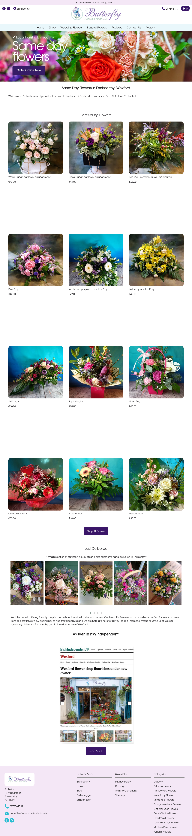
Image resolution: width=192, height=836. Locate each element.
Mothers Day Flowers (165, 827)
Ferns (80, 786)
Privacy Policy (123, 781)
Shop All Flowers (96, 531)
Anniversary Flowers (165, 790)
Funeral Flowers (97, 27)
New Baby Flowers (164, 795)
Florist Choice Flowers (165, 813)
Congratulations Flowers (167, 804)
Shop (52, 27)
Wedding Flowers (71, 27)
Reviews (117, 27)
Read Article (96, 751)
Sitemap (120, 795)
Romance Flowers (164, 799)
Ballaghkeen (84, 799)
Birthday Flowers (163, 786)
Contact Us (134, 27)
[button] (90, 613)
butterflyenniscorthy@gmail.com (28, 813)
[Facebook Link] (4, 8)
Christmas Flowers (164, 818)
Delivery (119, 786)
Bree (79, 790)
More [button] (149, 27)
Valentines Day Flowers (166, 822)
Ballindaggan (84, 795)
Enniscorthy (83, 781)
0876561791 (172, 8)
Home (40, 27)
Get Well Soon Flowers (166, 808)
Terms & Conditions (126, 790)
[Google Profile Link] (8, 8)
